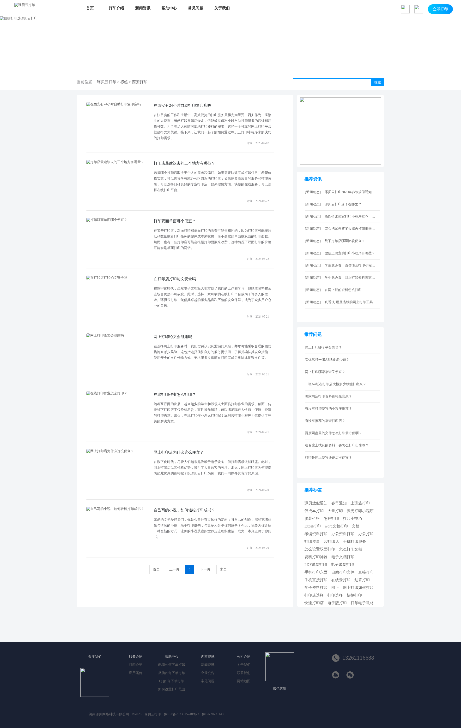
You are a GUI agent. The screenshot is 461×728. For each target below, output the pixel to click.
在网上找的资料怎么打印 (343, 290)
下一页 (205, 569)
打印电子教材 (362, 603)
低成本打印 (314, 511)
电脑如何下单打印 (171, 665)
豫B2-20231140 (213, 714)
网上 (335, 588)
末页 (223, 569)
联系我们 (243, 673)
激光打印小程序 (360, 511)
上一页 (174, 569)
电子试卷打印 (342, 564)
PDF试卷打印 (315, 564)
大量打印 (335, 511)
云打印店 (331, 541)
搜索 (377, 82)
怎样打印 (331, 518)
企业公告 (207, 673)
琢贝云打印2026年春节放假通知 (348, 192)
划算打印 (362, 580)
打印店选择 (314, 595)
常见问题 (195, 8)
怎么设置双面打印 (319, 549)
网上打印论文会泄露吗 (173, 337)
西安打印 (139, 82)
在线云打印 (341, 580)
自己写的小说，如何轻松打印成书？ (184, 510)
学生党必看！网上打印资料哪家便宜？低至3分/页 (351, 277)
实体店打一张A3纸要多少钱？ (327, 359)
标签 (124, 82)
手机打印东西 (316, 572)
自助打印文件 (342, 572)
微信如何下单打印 (171, 673)
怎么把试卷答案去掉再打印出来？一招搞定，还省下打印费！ (351, 229)
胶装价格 (312, 518)
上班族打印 (360, 503)
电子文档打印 (342, 557)
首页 (90, 8)
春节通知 (339, 503)
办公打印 (366, 534)
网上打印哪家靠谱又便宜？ (325, 372)
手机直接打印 (316, 580)
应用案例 (135, 673)
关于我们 (222, 8)
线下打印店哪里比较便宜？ (345, 241)
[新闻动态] (313, 192)
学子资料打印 (316, 588)
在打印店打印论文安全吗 (175, 279)
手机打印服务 (354, 541)
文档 (355, 526)
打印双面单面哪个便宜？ (175, 221)
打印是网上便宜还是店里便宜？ (328, 457)
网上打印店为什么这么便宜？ (179, 452)
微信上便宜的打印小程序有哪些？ (350, 253)
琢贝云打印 (106, 82)
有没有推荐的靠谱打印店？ (325, 421)
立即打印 (440, 9)
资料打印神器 (316, 557)
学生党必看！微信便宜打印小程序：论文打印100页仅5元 (351, 265)
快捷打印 (354, 595)
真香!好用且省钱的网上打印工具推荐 (351, 302)
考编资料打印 (316, 534)
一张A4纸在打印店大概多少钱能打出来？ (335, 384)
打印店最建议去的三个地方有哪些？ (184, 163)
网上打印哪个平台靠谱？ (323, 347)
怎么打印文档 (350, 549)
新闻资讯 (143, 8)
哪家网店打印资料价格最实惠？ (328, 396)
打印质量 (312, 541)
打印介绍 (116, 8)
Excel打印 (312, 526)
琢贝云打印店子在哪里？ (343, 204)
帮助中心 (169, 8)
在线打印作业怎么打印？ (175, 394)
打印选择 (335, 595)
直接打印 (366, 572)
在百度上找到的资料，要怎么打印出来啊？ (337, 445)
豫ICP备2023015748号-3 (181, 714)
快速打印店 (314, 603)
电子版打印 (337, 603)
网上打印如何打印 (358, 588)
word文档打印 (336, 526)
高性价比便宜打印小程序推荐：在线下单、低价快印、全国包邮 (351, 216)
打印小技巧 (352, 518)
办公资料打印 (342, 534)
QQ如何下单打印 (171, 681)
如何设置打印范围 (171, 689)
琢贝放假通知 (316, 503)
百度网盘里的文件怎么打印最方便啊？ (333, 433)
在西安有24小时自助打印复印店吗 (182, 105)
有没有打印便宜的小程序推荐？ (328, 408)
